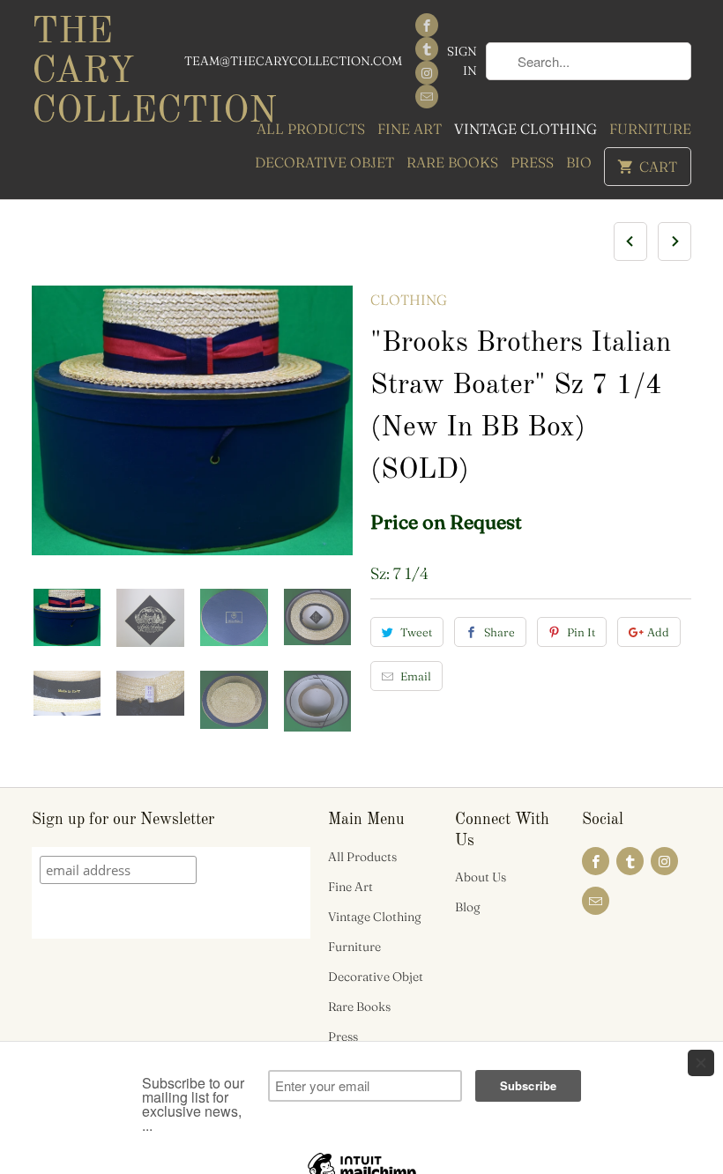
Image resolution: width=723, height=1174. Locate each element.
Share (499, 632)
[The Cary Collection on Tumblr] (426, 49)
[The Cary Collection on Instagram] (426, 73)
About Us (480, 877)
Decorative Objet (324, 162)
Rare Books (452, 162)
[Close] (701, 1063)
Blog (468, 907)
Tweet (416, 632)
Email (415, 676)
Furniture (650, 128)
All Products (311, 128)
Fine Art (409, 128)
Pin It (581, 632)
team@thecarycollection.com (293, 61)
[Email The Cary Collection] (426, 96)
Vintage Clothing (525, 128)
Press (532, 162)
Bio (579, 162)
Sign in (462, 60)
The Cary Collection (107, 72)
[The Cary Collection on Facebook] (426, 25)
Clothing (408, 299)
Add (658, 632)
